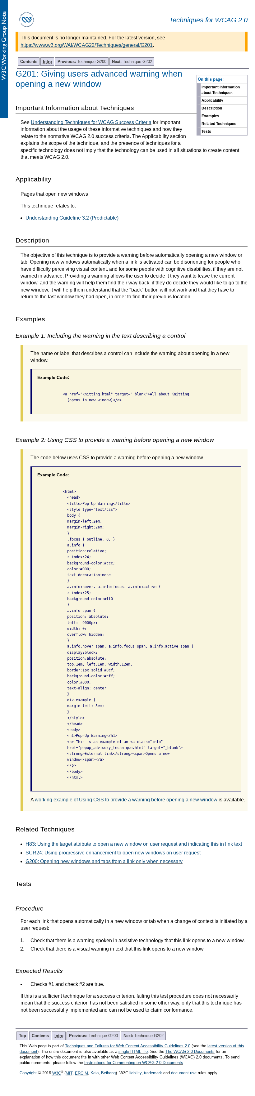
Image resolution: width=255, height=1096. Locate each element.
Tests (206, 131)
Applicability (212, 100)
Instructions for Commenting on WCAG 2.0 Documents (133, 1062)
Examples (210, 116)
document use (184, 1073)
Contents (28, 61)
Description (212, 108)
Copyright (28, 1073)
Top (22, 1035)
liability (135, 1073)
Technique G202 (132, 61)
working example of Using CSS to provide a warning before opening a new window (126, 799)
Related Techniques (219, 124)
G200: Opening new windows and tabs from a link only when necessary (104, 861)
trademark (153, 1073)
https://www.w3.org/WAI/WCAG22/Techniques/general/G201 (87, 45)
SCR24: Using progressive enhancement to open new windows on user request (113, 852)
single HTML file (133, 1051)
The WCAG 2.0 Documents (190, 1051)
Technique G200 (82, 61)
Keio (94, 1073)
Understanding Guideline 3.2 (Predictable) (72, 218)
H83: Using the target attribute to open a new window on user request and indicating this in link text (134, 844)
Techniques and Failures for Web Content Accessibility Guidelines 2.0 (127, 1046)
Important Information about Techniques (221, 90)
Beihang (108, 1073)
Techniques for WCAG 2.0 (208, 20)
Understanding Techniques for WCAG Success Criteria (91, 122)
